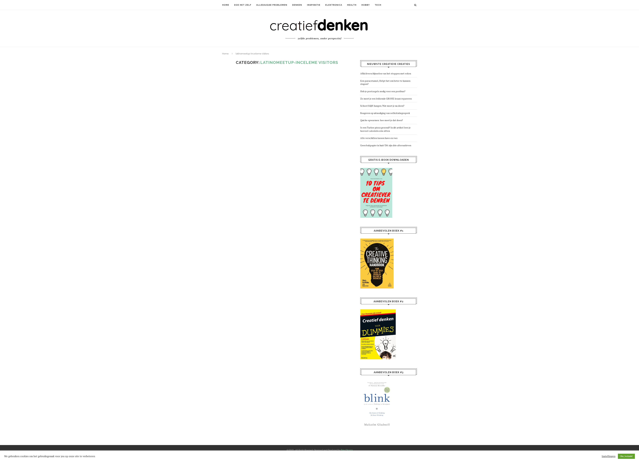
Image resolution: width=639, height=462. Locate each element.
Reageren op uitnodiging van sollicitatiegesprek (385, 113)
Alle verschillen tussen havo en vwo (379, 138)
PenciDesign (347, 450)
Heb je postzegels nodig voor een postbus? (382, 91)
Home (225, 5)
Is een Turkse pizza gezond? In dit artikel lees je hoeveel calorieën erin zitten (385, 129)
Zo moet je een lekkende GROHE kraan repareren (386, 98)
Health (351, 5)
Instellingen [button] (608, 456)
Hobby (365, 5)
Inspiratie (313, 5)
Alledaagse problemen (271, 5)
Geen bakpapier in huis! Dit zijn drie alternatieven (385, 145)
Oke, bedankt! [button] (626, 456)
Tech (378, 5)
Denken (297, 5)
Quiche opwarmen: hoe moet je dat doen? (381, 120)
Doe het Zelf (242, 5)
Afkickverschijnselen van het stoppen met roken (385, 73)
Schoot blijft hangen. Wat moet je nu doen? (382, 105)
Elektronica (333, 5)
